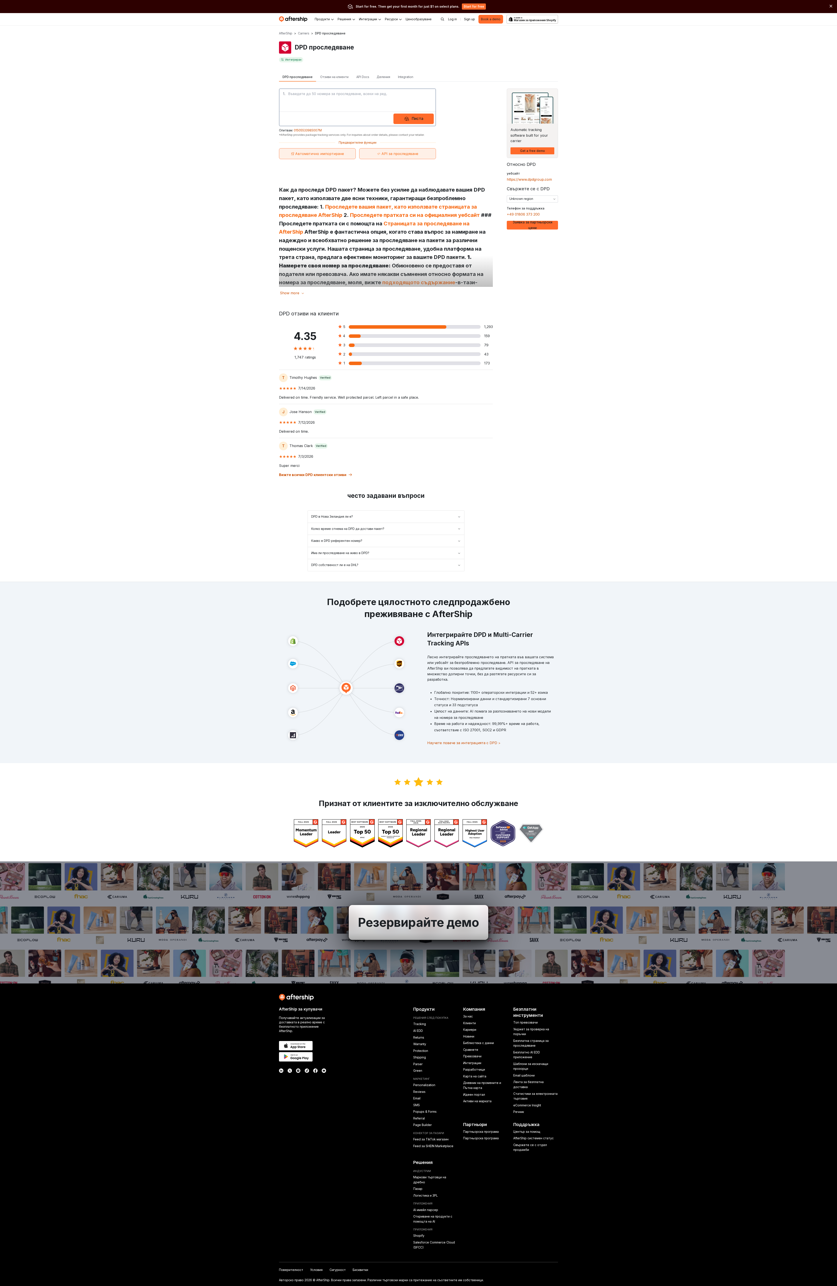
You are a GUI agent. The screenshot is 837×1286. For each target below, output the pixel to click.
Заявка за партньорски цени (532, 225)
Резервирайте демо (418, 922)
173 (487, 363)
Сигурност (338, 1270)
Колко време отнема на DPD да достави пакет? (347, 529)
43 (486, 354)
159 (487, 336)
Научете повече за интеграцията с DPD (463, 743)
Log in (452, 19)
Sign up (469, 19)
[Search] (442, 19)
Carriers (303, 33)
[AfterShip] (294, 19)
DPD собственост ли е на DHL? (334, 565)
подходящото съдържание (418, 282)
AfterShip (285, 33)
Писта (417, 118)
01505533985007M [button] (308, 130)
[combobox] (532, 199)
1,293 (488, 327)
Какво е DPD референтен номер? (336, 541)
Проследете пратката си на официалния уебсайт (415, 215)
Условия (316, 1270)
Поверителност (291, 1270)
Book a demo (490, 19)
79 (486, 345)
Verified (325, 377)
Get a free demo (532, 151)
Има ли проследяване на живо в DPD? (340, 553)
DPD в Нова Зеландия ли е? (332, 516)
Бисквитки (360, 1270)
